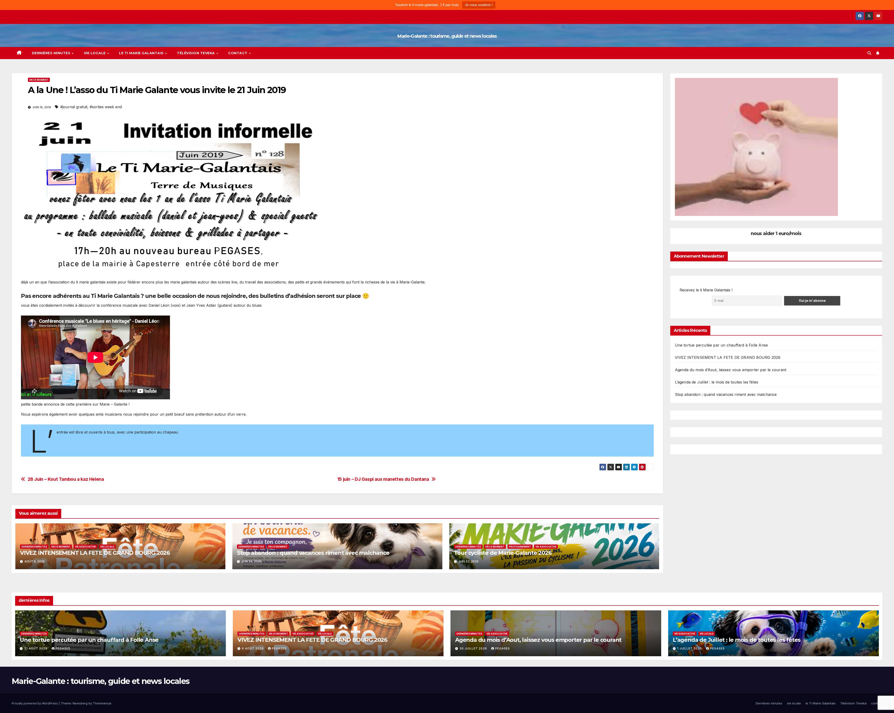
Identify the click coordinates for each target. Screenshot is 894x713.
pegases (63, 648)
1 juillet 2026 (690, 648)
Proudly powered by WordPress (35, 703)
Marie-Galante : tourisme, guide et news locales (447, 36)
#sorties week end (106, 106)
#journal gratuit (73, 106)
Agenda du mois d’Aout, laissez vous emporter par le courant (730, 369)
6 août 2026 (253, 648)
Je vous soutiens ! (479, 5)
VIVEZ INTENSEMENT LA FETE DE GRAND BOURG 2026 (95, 552)
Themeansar (102, 703)
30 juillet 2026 (474, 648)
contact (238, 53)
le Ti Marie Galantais (142, 53)
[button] (869, 53)
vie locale (95, 53)
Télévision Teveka (196, 53)
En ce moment (38, 79)
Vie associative (85, 546)
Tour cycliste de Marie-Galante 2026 (503, 552)
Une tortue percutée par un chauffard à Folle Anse (721, 345)
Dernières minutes (51, 53)
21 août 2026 (36, 648)
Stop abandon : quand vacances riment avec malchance (313, 552)
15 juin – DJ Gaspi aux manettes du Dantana (383, 479)
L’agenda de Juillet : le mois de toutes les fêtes (717, 382)
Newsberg (80, 703)
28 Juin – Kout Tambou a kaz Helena (66, 479)
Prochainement (520, 546)
